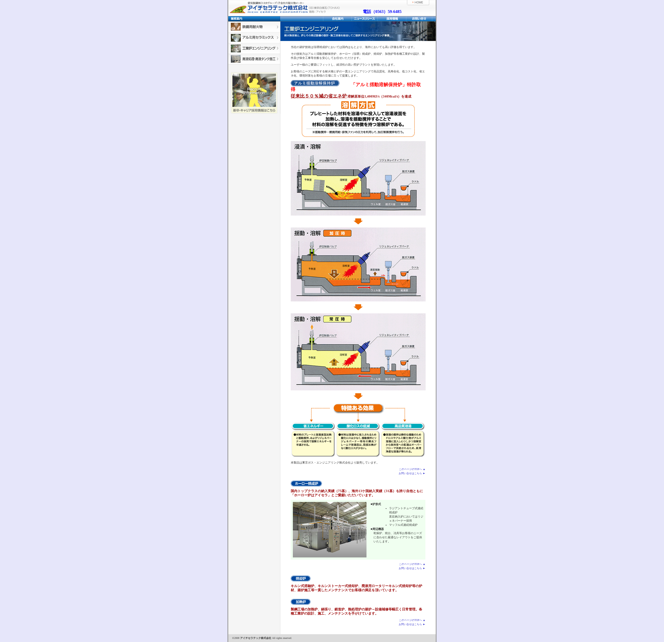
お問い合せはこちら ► (412, 473)
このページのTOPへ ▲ (412, 469)
